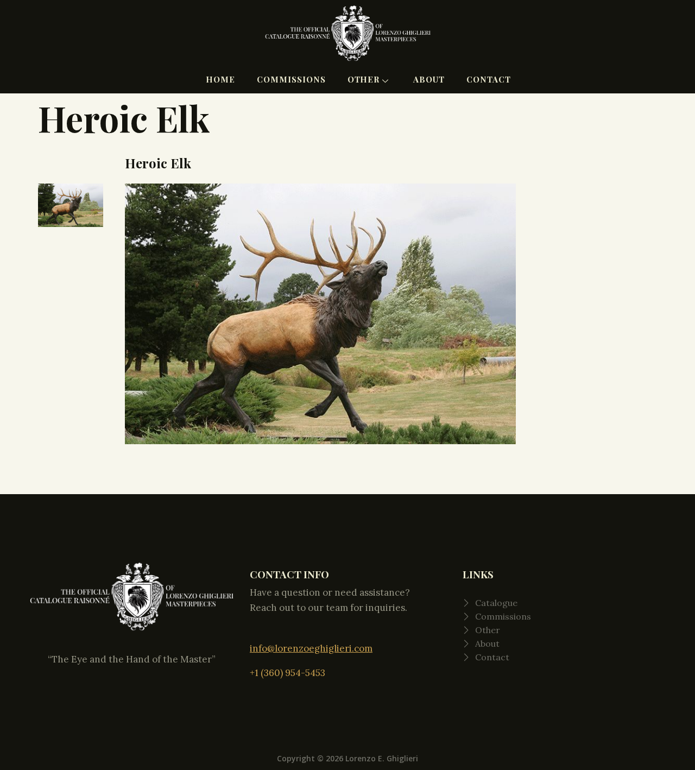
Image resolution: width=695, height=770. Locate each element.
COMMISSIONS (291, 79)
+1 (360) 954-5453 (287, 673)
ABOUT (429, 79)
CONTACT (488, 79)
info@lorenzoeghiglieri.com (311, 648)
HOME (220, 79)
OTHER (364, 79)
